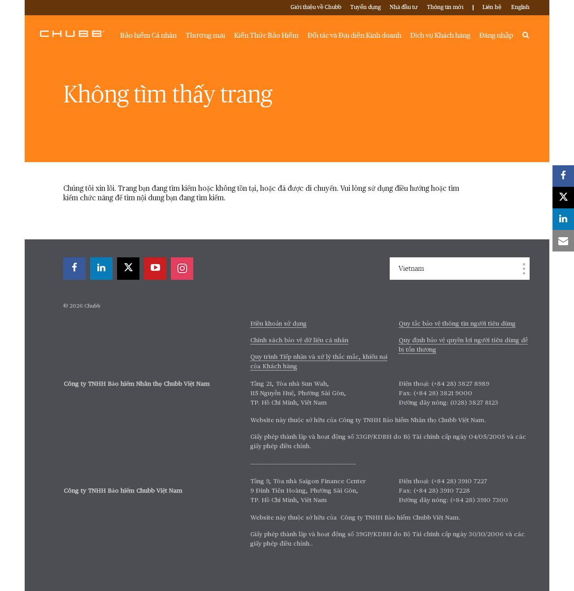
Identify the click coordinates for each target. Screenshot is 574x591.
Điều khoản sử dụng (278, 324)
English (520, 7)
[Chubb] (72, 33)
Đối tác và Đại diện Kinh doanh (354, 35)
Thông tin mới (445, 7)
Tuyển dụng (365, 7)
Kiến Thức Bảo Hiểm (266, 35)
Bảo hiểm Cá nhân (148, 35)
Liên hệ (492, 7)
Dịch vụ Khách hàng (440, 35)
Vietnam (411, 268)
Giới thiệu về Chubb (316, 7)
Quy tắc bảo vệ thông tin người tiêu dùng (457, 324)
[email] (563, 240)
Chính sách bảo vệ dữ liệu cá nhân (299, 340)
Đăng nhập (496, 35)
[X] (128, 268)
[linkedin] (101, 268)
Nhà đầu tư (404, 7)
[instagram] (182, 268)
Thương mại (205, 35)
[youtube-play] (155, 268)
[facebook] (74, 268)
